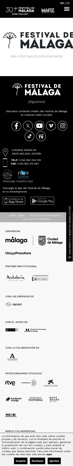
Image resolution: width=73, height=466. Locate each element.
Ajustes (54, 460)
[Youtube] (39, 126)
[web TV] (41, 136)
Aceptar (21, 460)
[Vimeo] (51, 126)
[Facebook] (16, 126)
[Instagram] (62, 126)
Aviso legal (17, 215)
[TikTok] (29, 136)
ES (62, 3)
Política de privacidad (45, 215)
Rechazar (37, 460)
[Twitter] (28, 126)
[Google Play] (42, 200)
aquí (49, 454)
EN (67, 3)
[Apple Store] (14, 200)
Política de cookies (36, 219)
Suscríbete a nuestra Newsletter (69, 230)
